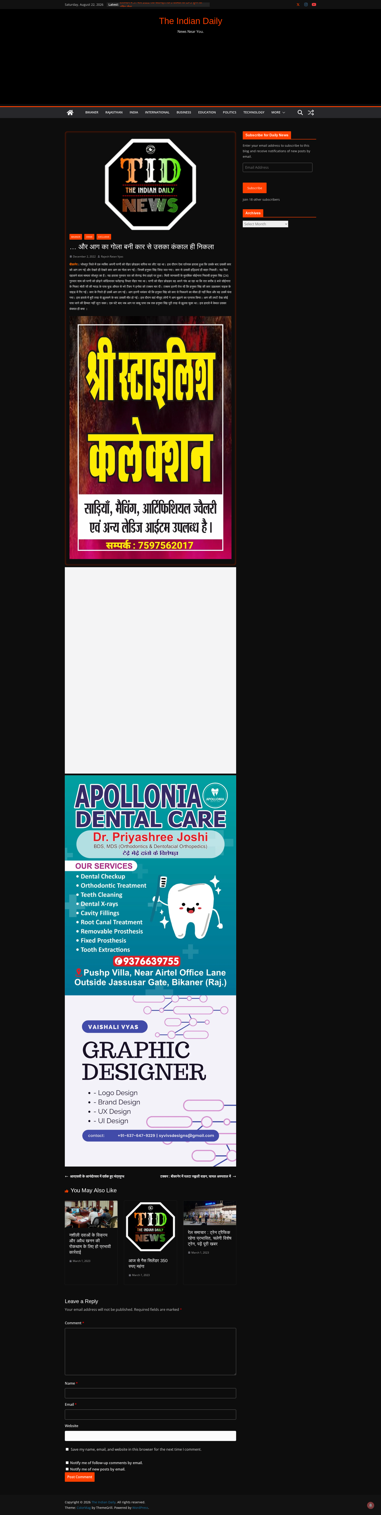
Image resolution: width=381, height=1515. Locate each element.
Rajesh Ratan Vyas (112, 256)
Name (71, 1383)
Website (71, 1425)
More (275, 112)
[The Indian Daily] (70, 112)
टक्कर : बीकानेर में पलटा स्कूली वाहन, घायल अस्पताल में (195, 1176)
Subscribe (254, 188)
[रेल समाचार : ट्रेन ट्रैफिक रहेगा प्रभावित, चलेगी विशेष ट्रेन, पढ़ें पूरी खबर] (209, 1203)
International (157, 112)
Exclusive (103, 236)
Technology (253, 112)
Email (71, 1404)
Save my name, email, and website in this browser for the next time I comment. (136, 1449)
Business (184, 112)
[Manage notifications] (370, 1505)
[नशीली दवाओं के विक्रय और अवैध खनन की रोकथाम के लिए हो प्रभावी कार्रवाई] (91, 1203)
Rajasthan (114, 112)
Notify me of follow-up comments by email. (106, 1462)
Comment (74, 1323)
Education (207, 112)
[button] (282, 112)
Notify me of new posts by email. (97, 1469)
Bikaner (91, 112)
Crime (89, 236)
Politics (229, 112)
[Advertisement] (190, 73)
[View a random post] (311, 112)
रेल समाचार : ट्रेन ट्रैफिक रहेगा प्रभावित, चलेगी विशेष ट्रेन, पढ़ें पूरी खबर (210, 1238)
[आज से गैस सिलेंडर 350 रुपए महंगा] (150, 1203)
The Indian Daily (190, 21)
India (134, 112)
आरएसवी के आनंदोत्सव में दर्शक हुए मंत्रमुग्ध (97, 1176)
